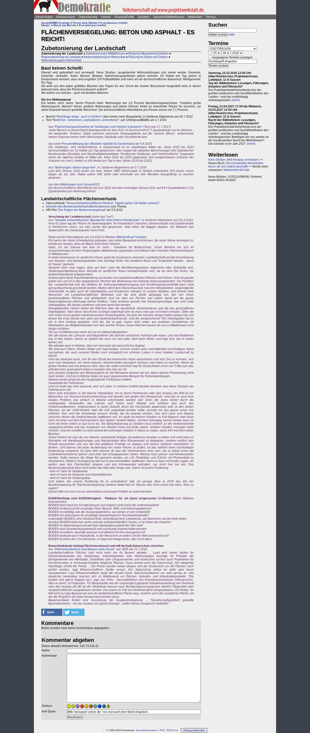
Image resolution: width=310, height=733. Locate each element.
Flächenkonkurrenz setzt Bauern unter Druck (84, 549)
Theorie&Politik (124, 17)
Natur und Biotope (65, 25)
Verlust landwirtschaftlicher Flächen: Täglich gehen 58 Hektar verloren (113, 203)
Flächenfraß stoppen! (114, 22)
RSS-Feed (172, 730)
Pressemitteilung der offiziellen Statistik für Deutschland (98, 143)
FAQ (162, 730)
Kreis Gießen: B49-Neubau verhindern (233, 159)
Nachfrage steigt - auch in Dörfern (79, 116)
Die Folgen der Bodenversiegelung (82, 210)
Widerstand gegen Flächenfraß (61, 60)
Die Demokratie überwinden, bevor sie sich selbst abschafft (236, 164)
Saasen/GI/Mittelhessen (168, 17)
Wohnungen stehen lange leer (75, 167)
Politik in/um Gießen (85, 22)
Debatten (144, 17)
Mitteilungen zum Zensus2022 (80, 184)
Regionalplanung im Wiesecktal (104, 57)
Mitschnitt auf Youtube (131, 237)
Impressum (151, 730)
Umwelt (106, 17)
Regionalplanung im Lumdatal (61, 57)
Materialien (195, 17)
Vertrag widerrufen (194, 730)
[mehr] (236, 100)
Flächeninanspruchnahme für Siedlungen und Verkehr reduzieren (98, 126)
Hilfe (232, 34)
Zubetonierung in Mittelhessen (105, 53)
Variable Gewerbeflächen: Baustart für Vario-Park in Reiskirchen (97, 220)
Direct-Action (44, 17)
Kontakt (140, 730)
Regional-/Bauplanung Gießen (148, 53)
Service (211, 17)
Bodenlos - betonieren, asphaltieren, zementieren (85, 120)
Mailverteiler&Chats (236, 170)
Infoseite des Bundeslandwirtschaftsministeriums (78, 206)
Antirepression (65, 17)
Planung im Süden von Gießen (148, 57)
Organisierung (87, 17)
